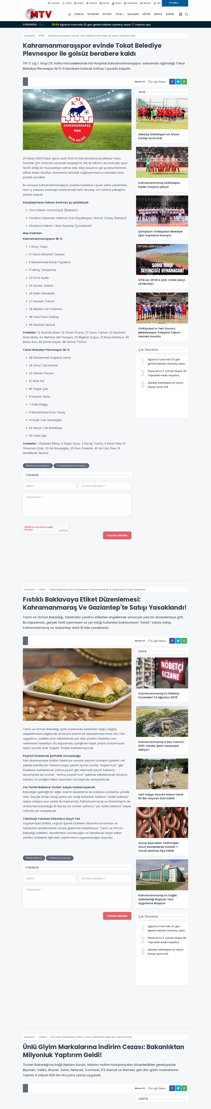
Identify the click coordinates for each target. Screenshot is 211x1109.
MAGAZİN (133, 14)
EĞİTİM (146, 14)
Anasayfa (29, 35)
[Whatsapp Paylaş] (184, 81)
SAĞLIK (170, 14)
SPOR (119, 14)
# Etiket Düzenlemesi (59, 857)
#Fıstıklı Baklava (34, 857)
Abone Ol (140, 81)
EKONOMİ (93, 14)
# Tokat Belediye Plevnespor (71, 465)
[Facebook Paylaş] (172, 81)
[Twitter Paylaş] (178, 81)
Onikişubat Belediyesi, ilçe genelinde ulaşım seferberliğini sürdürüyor (99, 24)
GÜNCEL (79, 14)
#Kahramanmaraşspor (38, 465)
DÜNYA (158, 14)
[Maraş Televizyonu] (38, 14)
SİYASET (107, 14)
